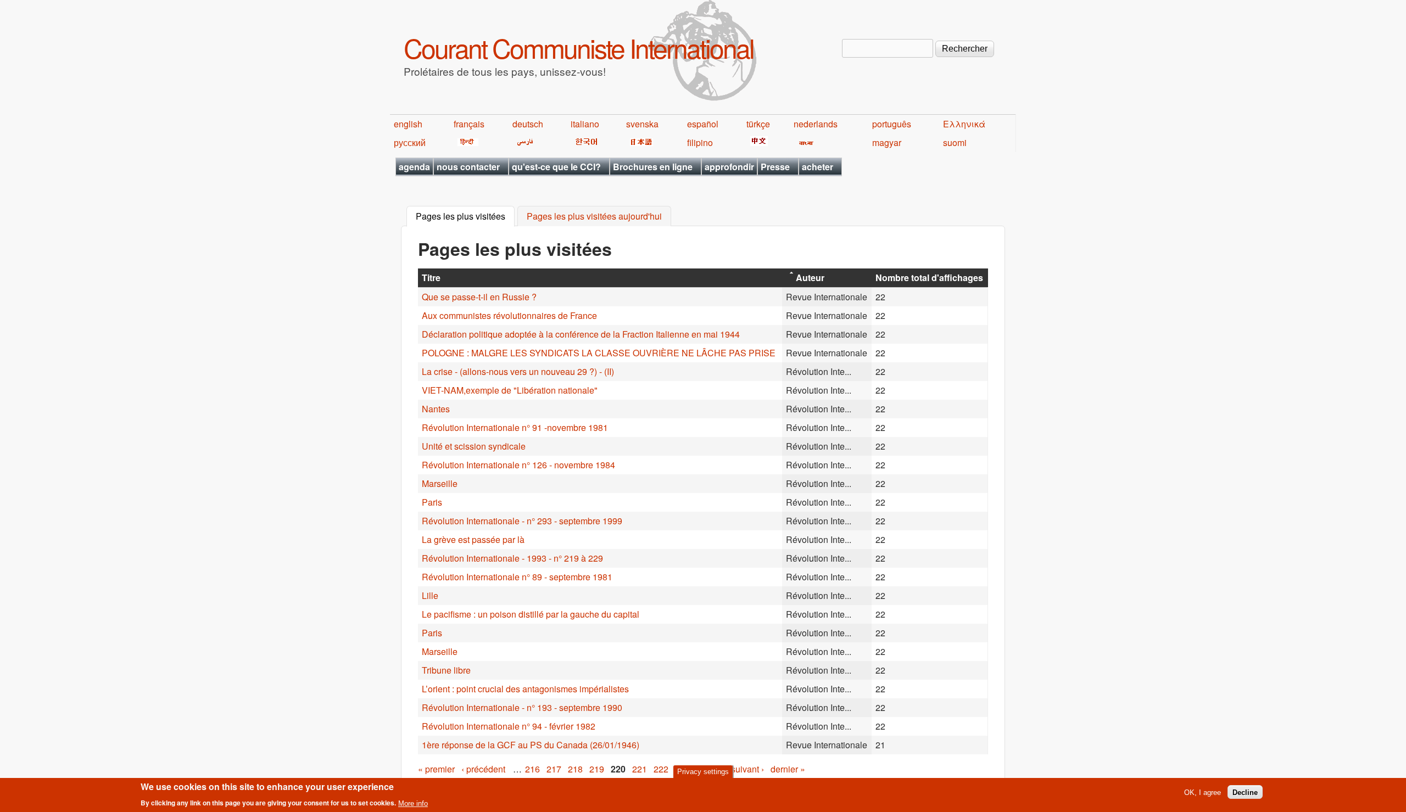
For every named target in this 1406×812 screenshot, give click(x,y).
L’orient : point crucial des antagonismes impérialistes (525, 688)
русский (410, 142)
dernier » (788, 769)
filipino (700, 142)
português (891, 123)
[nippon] (639, 142)
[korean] (584, 142)
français (469, 123)
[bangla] (804, 142)
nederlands (816, 123)
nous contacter (468, 166)
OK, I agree (1202, 792)
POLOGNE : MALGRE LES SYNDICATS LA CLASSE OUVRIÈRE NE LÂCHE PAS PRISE (598, 352)
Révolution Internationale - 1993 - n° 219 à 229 (512, 558)
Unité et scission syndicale (474, 446)
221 (639, 769)
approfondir (729, 166)
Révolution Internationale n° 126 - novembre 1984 (518, 464)
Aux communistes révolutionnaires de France (509, 315)
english (408, 123)
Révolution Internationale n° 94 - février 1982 (508, 726)
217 (553, 769)
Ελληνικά (964, 123)
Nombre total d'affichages (929, 277)
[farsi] (523, 142)
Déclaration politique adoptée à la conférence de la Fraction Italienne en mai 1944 (581, 334)
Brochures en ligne (653, 166)
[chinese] (757, 142)
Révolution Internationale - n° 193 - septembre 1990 (522, 707)
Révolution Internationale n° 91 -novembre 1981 (515, 427)
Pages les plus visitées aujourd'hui (594, 216)
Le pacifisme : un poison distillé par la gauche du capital (530, 614)
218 (575, 769)
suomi (955, 142)
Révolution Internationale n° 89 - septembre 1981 (517, 576)
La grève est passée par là (473, 539)
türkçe (758, 123)
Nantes (436, 408)
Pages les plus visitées (465, 216)
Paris (432, 502)
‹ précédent (483, 769)
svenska (642, 123)
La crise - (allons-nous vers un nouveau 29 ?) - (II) (518, 371)
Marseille (439, 483)
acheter (817, 166)
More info (413, 803)
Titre (431, 277)
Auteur (810, 277)
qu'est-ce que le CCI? (556, 166)
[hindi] (466, 142)
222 (661, 769)
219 (596, 769)
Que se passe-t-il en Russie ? (479, 296)
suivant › (747, 769)
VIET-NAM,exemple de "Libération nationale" (510, 390)
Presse (775, 166)
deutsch (527, 123)
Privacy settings (703, 772)
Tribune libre (446, 670)
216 (532, 769)
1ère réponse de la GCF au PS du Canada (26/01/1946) (530, 744)
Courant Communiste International (579, 47)
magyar (886, 142)
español (702, 123)
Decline (1245, 792)
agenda (414, 166)
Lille (430, 595)
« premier (436, 769)
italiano (585, 123)
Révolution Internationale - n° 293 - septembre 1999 (522, 520)
